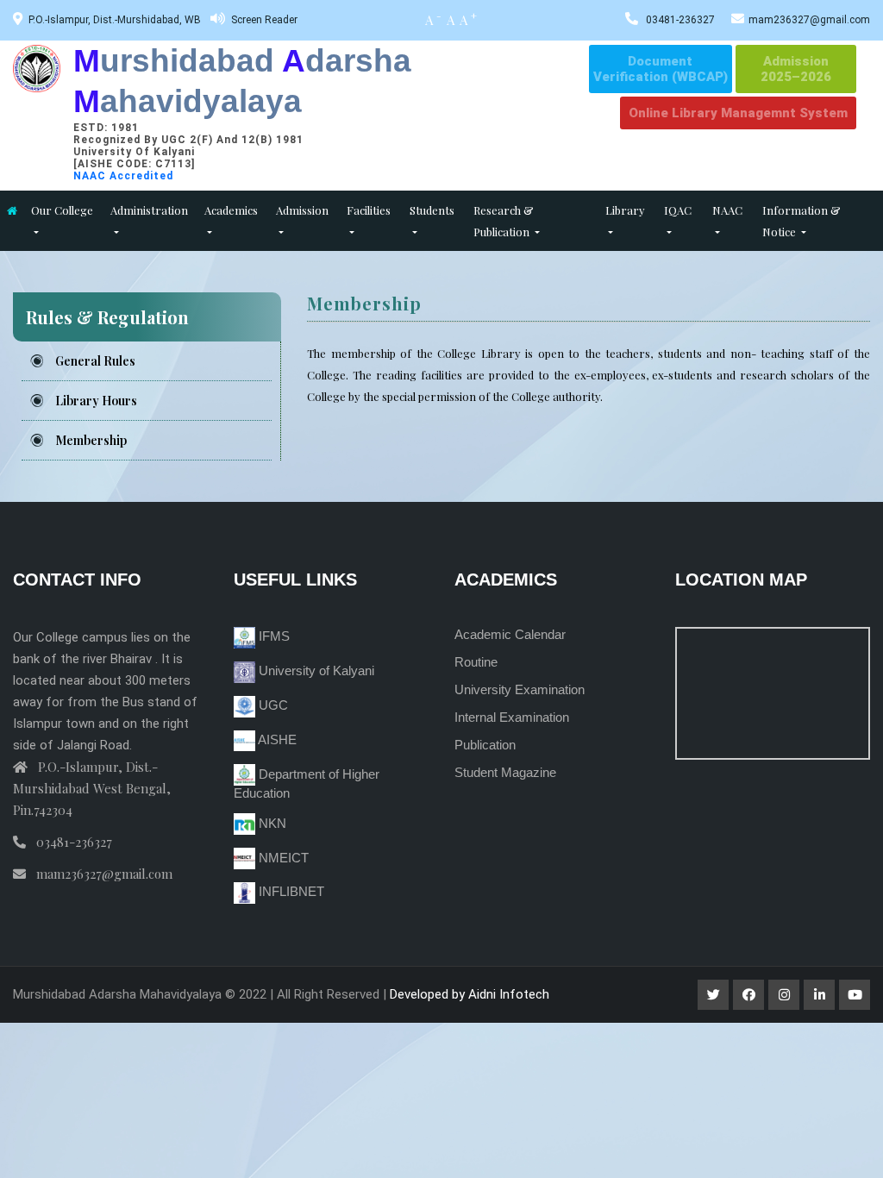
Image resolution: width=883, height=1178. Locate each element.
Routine (476, 662)
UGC (271, 705)
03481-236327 (680, 20)
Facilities (369, 210)
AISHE (276, 739)
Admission (302, 210)
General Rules (95, 361)
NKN (270, 823)
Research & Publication (503, 221)
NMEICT (282, 857)
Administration (149, 210)
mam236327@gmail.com (809, 20)
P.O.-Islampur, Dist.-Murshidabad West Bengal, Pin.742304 (92, 788)
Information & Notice (801, 221)
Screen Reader (264, 20)
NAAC (727, 210)
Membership (91, 440)
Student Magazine (505, 772)
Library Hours (96, 400)
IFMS (272, 636)
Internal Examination (511, 717)
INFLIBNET (289, 891)
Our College (62, 210)
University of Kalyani (314, 670)
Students (432, 210)
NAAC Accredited (123, 176)
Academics (231, 210)
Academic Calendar (510, 634)
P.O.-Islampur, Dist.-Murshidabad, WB (114, 20)
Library (625, 210)
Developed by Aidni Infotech (469, 994)
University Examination (519, 689)
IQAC (678, 210)
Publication (485, 744)
